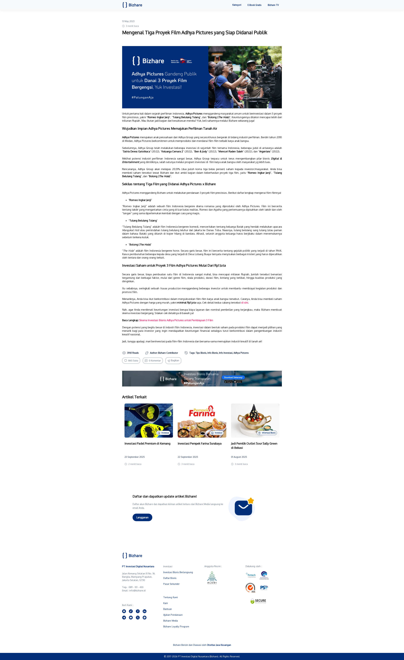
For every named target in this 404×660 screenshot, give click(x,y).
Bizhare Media (170, 620)
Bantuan (167, 609)
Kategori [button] (236, 4)
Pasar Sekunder (171, 584)
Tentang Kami (170, 597)
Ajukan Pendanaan (173, 614)
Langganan (142, 517)
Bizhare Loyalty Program (176, 626)
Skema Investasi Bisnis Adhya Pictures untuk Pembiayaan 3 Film (176, 320)
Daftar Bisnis (170, 578)
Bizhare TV (273, 5)
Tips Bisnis (201, 352)
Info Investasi (225, 352)
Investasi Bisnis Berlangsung (178, 572)
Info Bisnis (213, 352)
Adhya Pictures (241, 352)
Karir (165, 603)
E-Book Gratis (254, 5)
